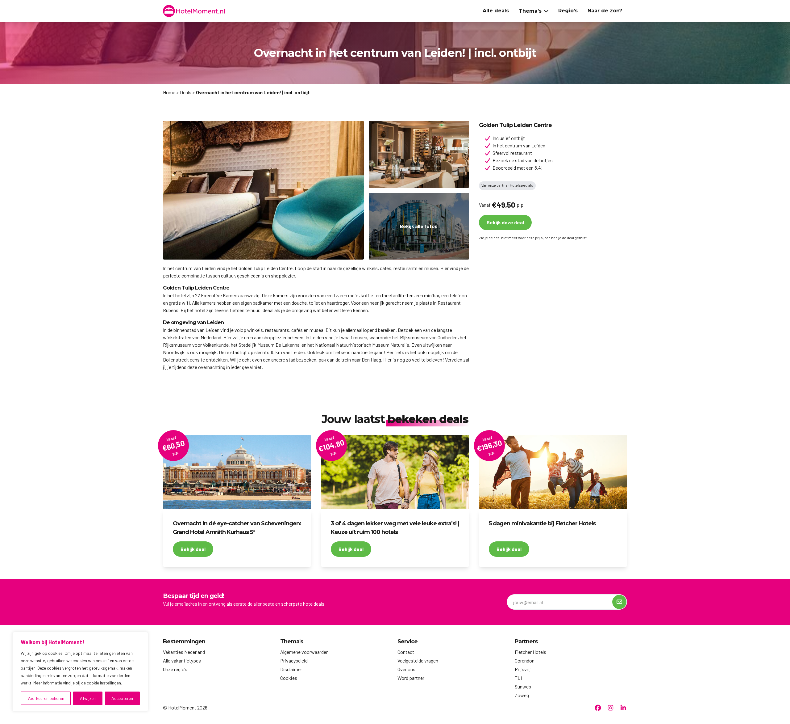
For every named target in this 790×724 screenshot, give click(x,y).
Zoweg (522, 695)
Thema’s (530, 11)
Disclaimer (291, 669)
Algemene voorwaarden (304, 652)
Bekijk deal (193, 549)
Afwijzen (88, 698)
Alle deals (496, 11)
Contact (405, 652)
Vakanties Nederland (184, 652)
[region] (80, 672)
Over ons (406, 669)
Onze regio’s (175, 669)
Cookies (288, 678)
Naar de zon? (605, 11)
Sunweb (523, 686)
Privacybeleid (294, 660)
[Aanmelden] (619, 602)
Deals (185, 92)
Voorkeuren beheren (45, 698)
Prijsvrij (523, 669)
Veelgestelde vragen (417, 660)
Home (169, 92)
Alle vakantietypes (182, 660)
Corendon (524, 660)
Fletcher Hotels (530, 652)
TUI (518, 678)
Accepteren (122, 698)
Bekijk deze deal (505, 222)
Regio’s (568, 11)
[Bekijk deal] (237, 472)
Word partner (410, 678)
